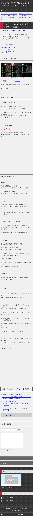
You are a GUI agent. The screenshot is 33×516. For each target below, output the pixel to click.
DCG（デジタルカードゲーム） (17, 30)
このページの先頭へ (18, 514)
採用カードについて (8, 49)
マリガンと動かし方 (8, 51)
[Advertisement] (16, 156)
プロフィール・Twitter (8, 497)
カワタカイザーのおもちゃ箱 (14, 2)
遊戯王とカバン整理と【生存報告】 (12, 394)
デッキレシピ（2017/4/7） (9, 47)
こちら (18, 81)
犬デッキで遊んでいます (9, 401)
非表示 (11, 44)
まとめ (4, 52)
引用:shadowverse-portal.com (16, 77)
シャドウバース (10, 415)
